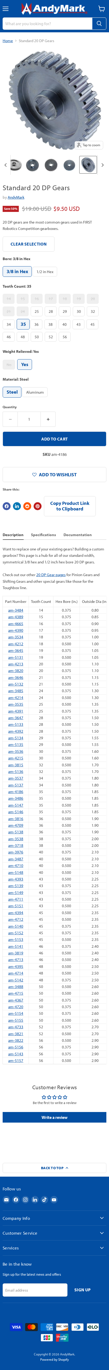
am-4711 (15, 899)
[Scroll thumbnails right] (101, 165)
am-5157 (15, 1060)
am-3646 (15, 677)
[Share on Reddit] (27, 506)
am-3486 (15, 798)
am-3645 (15, 650)
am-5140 (15, 926)
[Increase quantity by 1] (48, 419)
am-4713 (15, 959)
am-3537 (15, 778)
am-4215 (15, 757)
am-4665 (15, 623)
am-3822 (15, 1040)
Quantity (10, 407)
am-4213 (15, 663)
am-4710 (15, 865)
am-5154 (15, 1013)
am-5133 (15, 724)
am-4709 (15, 825)
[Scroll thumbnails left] (6, 165)
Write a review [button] (54, 1117)
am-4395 (15, 966)
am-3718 (15, 845)
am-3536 (15, 751)
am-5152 (15, 932)
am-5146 (15, 811)
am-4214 (15, 697)
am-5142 (15, 979)
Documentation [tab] (77, 534)
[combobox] (47, 23)
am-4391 (15, 711)
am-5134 (15, 737)
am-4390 (15, 630)
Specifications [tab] (43, 534)
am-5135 (15, 744)
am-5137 (15, 785)
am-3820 (15, 670)
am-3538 (15, 838)
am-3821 (15, 1033)
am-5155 (15, 1020)
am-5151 (15, 905)
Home (8, 40)
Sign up (82, 1289)
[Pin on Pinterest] (38, 506)
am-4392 (15, 731)
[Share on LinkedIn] (17, 506)
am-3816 (15, 818)
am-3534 (15, 636)
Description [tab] (13, 534)
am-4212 (15, 643)
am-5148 (15, 872)
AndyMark (16, 197)
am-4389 (15, 616)
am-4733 (15, 1026)
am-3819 (15, 952)
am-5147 (15, 805)
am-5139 (15, 885)
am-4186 (15, 791)
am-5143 (15, 1053)
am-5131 (15, 657)
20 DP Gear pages (51, 574)
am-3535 (15, 704)
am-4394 (15, 912)
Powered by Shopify (54, 1359)
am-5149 (15, 892)
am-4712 (15, 919)
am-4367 (15, 1000)
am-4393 (15, 879)
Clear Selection (29, 244)
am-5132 (15, 684)
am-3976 (15, 852)
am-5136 (15, 771)
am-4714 (15, 973)
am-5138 (15, 831)
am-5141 (15, 946)
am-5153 (15, 939)
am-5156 (15, 1046)
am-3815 (15, 764)
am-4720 (15, 1006)
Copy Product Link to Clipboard (69, 506)
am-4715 (15, 993)
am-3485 (15, 690)
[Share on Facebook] (7, 506)
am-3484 (15, 610)
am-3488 (15, 986)
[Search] (99, 23)
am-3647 (15, 717)
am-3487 (15, 858)
